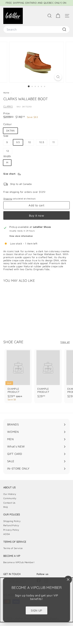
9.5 (18, 142)
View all (65, 342)
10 (29, 142)
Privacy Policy (11, 529)
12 (7, 150)
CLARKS (8, 106)
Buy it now (36, 215)
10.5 (41, 142)
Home (6, 92)
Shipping (7, 198)
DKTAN (10, 130)
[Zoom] (58, 76)
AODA (6, 534)
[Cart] (57, 15)
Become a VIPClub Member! (19, 562)
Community (9, 498)
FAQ (5, 507)
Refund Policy (11, 525)
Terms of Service (13, 548)
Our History (9, 494)
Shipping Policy (11, 521)
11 (53, 142)
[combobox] (36, 29)
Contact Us (9, 502)
